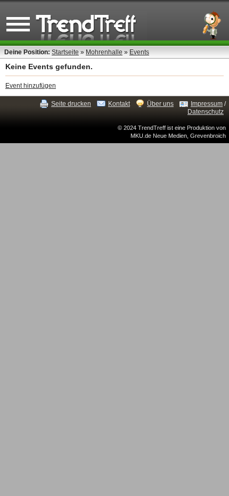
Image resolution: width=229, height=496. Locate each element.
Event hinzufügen (30, 85)
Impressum (207, 104)
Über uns (160, 104)
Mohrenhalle (104, 52)
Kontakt (119, 104)
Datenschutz (205, 111)
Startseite (65, 52)
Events (139, 52)
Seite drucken (71, 104)
